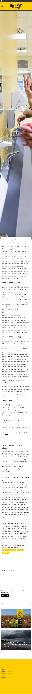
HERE (6, 434)
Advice (4, 550)
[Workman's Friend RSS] (30, 603)
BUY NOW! (3, 669)
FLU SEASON (20, 550)
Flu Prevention (12, 550)
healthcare (6, 552)
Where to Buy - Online (6, 671)
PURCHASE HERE (9, 471)
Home (2, 667)
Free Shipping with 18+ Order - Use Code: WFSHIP (16, 1)
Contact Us (3, 677)
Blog (2, 675)
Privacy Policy (4, 692)
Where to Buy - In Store (7, 673)
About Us (3, 686)
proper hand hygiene (18, 354)
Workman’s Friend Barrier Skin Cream (15, 494)
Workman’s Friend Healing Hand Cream (14, 524)
